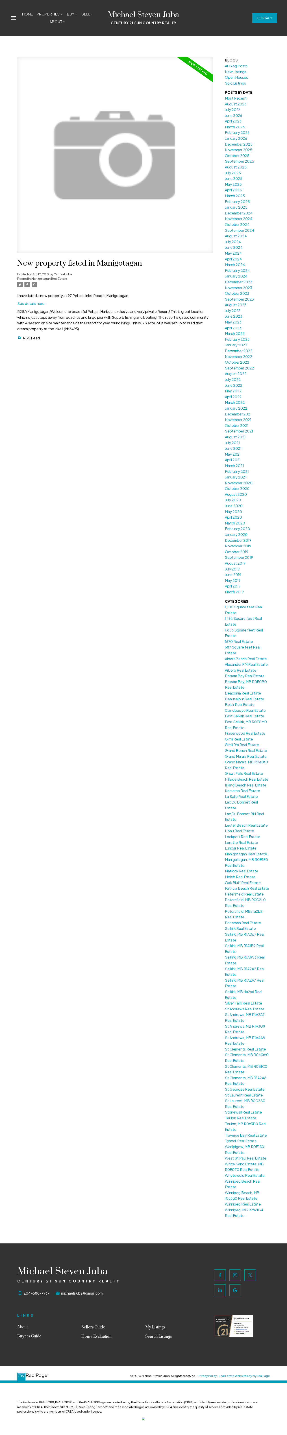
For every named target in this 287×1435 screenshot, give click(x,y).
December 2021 (238, 414)
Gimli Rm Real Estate (242, 744)
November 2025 (238, 149)
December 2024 (239, 213)
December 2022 (238, 350)
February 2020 (237, 528)
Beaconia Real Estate (243, 693)
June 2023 (233, 316)
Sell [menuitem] (85, 14)
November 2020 (238, 483)
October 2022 (237, 362)
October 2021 (236, 425)
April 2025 (233, 190)
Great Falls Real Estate (244, 773)
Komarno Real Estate (242, 790)
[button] (264, 18)
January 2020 (236, 534)
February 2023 (237, 339)
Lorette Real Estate (241, 842)
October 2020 (237, 488)
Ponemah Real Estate (243, 922)
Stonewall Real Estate (243, 1112)
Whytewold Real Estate (245, 1175)
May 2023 (233, 322)
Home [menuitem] (27, 14)
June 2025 (233, 178)
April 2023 (233, 327)
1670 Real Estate (239, 641)
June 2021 (233, 448)
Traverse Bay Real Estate (246, 1135)
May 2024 (233, 253)
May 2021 (233, 454)
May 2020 (233, 511)
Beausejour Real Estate (244, 699)
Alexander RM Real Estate (246, 664)
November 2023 (238, 287)
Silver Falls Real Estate (243, 1003)
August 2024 (236, 236)
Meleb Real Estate (240, 876)
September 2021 (239, 431)
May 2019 (233, 580)
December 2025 (238, 144)
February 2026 (237, 132)
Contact (264, 18)
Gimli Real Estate (239, 739)
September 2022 (239, 368)
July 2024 (233, 241)
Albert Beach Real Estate (246, 658)
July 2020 (233, 500)
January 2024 (236, 276)
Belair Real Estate (239, 704)
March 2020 (235, 523)
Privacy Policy (207, 1376)
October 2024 (237, 224)
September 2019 (239, 557)
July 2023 (233, 310)
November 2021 (238, 419)
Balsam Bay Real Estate (245, 675)
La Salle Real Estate (241, 796)
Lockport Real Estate (242, 836)
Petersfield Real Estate (244, 894)
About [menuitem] (56, 21)
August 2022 (236, 373)
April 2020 (233, 517)
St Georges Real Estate (245, 1089)
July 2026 (233, 109)
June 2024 (234, 247)
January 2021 (235, 477)
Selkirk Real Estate (240, 928)
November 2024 (238, 218)
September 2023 (239, 299)
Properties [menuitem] (48, 14)
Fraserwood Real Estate (245, 733)
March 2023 (235, 333)
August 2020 (236, 494)
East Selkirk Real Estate (244, 716)
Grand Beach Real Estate (246, 750)
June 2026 (233, 115)
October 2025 (237, 155)
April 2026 (233, 121)
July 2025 (233, 172)
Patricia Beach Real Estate (247, 888)
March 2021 (234, 465)
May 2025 (233, 184)
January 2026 (236, 138)
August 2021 (235, 437)
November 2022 (238, 356)
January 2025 (236, 207)
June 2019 (233, 574)
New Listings (235, 71)
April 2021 (233, 459)
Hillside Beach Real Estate (246, 779)
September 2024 (239, 230)
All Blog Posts (236, 65)
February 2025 (237, 201)
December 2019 (238, 540)
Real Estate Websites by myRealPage (244, 1376)
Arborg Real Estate (240, 670)
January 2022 (236, 408)
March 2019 (234, 592)
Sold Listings (235, 83)
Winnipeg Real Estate (243, 1204)
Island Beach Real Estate (245, 785)
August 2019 (235, 563)
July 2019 (232, 569)
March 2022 (235, 402)
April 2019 (233, 586)
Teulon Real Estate (240, 1118)
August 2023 (235, 304)
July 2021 (232, 442)
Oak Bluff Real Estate (243, 882)
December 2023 (238, 282)
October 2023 (237, 293)
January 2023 (236, 345)
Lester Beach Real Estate (246, 825)
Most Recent (236, 98)
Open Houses (236, 77)
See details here (30, 303)
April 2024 (233, 259)
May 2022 (233, 391)
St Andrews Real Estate (244, 1009)
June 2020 (234, 505)
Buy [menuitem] (70, 14)
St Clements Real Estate (245, 1049)
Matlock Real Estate (241, 871)
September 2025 (239, 161)
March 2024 (235, 264)
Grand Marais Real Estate (246, 756)
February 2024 (237, 270)
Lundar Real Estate (241, 848)
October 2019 (236, 551)
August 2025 (236, 167)
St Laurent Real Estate (244, 1095)
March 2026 (235, 126)
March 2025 (235, 195)
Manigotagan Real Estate (49, 278)
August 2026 (235, 104)
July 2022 (233, 379)
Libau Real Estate (239, 830)
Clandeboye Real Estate (245, 710)
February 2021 (237, 471)
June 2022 (233, 385)
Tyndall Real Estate (241, 1140)
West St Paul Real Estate (245, 1158)
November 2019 (238, 546)
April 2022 (233, 396)
